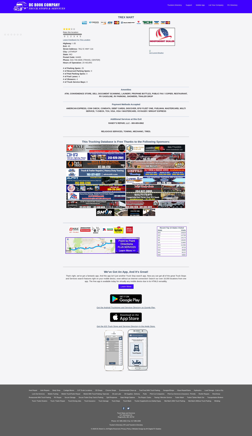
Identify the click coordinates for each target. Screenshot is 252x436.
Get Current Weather (156, 53)
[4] (77, 34)
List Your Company (216, 5)
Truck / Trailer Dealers (39, 401)
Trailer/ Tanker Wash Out (195, 397)
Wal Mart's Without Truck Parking (199, 401)
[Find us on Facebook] (123, 409)
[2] (70, 34)
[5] (80, 34)
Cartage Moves (68, 390)
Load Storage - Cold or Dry (214, 390)
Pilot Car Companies (157, 394)
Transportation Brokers (215, 397)
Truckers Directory (174, 5)
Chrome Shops (111, 390)
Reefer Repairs (204, 394)
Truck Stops (116, 401)
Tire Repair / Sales (144, 397)
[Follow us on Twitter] (128, 409)
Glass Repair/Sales (184, 390)
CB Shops (98, 390)
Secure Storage (70, 397)
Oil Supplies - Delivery (132, 394)
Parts (145, 394)
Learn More (126, 286)
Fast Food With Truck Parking (149, 390)
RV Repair (57, 397)
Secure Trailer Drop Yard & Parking (91, 397)
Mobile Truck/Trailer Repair (70, 394)
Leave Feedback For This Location (76, 40)
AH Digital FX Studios (153, 429)
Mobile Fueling (53, 394)
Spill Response (111, 397)
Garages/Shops (168, 390)
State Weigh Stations (127, 397)
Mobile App (200, 5)
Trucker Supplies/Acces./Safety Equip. (147, 401)
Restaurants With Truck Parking (40, 397)
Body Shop (56, 390)
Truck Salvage (104, 401)
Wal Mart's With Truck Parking (174, 401)
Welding (217, 401)
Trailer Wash (179, 397)
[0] (64, 34)
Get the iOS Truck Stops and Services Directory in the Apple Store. (126, 326)
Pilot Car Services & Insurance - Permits (181, 394)
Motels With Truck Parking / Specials (96, 394)
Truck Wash (127, 401)
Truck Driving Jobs (74, 401)
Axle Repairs (44, 390)
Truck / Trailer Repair (57, 401)
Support (189, 5)
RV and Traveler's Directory (133, 425)
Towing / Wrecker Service (163, 397)
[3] (74, 34)
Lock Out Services (38, 394)
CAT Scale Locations (84, 390)
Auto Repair (33, 390)
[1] (67, 34)
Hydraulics (197, 390)
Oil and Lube (116, 394)
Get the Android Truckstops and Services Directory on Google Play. (126, 307)
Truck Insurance (89, 401)
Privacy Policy (126, 429)
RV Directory (232, 5)
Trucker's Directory (115, 425)
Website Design (137, 429)
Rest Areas (216, 394)
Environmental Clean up (127, 390)
